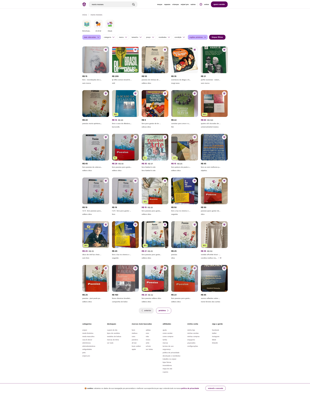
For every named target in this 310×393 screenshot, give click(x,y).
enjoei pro (185, 4)
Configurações (192, 346)
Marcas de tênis (113, 339)
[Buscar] (133, 4)
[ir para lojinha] (155, 79)
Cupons (165, 372)
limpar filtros (217, 37)
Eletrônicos (86, 343)
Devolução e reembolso (171, 356)
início (84, 14)
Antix (147, 343)
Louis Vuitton (136, 346)
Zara (147, 333)
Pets (84, 352)
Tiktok (214, 339)
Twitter (214, 333)
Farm (133, 330)
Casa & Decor (87, 339)
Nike (147, 336)
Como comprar (168, 336)
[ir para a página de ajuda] (200, 4)
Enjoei (84, 330)
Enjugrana (191, 339)
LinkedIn (215, 343)
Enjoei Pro (86, 356)
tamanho (135, 37)
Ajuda (165, 330)
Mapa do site (167, 368)
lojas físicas (167, 362)
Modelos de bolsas (114, 336)
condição (177, 37)
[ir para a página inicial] (84, 5)
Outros (193, 4)
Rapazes (167, 4)
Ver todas (149, 349)
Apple (134, 349)
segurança (166, 349)
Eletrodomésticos (88, 346)
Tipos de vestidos (113, 333)
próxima (162, 310)
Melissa (134, 333)
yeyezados (191, 343)
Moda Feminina (87, 333)
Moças (159, 4)
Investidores (167, 365)
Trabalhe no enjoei (169, 359)
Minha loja (191, 330)
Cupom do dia (112, 330)
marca (121, 37)
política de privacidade (190, 388)
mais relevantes (90, 37)
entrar (206, 4)
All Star (134, 343)
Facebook (215, 330)
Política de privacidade (171, 352)
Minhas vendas (193, 333)
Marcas (165, 343)
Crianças (175, 4)
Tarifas (165, 339)
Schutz (148, 346)
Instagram (215, 336)
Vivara (148, 339)
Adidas (148, 330)
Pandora (135, 339)
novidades (163, 37)
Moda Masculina (88, 336)
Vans (133, 336)
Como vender (168, 333)
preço (148, 37)
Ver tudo (110, 343)
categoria (107, 37)
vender (219, 4)
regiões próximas (196, 37)
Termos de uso (168, 346)
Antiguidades (87, 349)
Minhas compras (193, 336)
